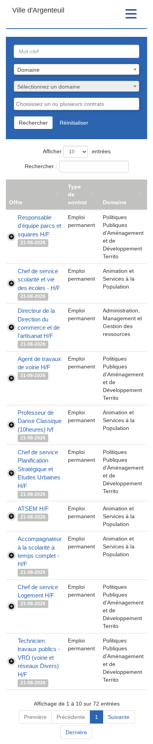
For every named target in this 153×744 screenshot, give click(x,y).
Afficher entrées (77, 151)
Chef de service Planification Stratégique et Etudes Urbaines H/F (39, 469)
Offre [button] (15, 202)
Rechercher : (41, 166)
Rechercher (33, 123)
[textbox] (76, 86)
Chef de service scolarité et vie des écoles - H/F (39, 279)
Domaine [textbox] (28, 70)
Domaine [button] (114, 202)
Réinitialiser (74, 123)
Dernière (76, 732)
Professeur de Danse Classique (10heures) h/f (40, 421)
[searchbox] (76, 104)
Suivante (118, 717)
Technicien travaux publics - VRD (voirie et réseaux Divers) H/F (39, 657)
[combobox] (76, 69)
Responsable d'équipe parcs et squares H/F (39, 226)
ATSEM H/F (33, 508)
